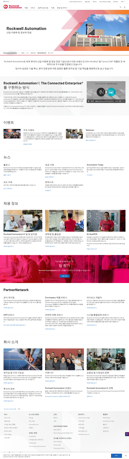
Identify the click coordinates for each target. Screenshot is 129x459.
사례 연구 (106, 428)
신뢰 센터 (7, 437)
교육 (55, 421)
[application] (106, 92)
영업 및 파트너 (62, 8)
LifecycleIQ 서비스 (59, 448)
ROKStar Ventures (83, 434)
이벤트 (31, 428)
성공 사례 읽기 (49, 177)
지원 (52, 8)
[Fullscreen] (123, 101)
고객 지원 (81, 421)
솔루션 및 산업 (43, 8)
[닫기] (126, 456)
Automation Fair (34, 424)
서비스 (33, 8)
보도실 (31, 418)
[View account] (124, 7)
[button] (106, 92)
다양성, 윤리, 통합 (9, 424)
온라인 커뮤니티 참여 (10, 428)
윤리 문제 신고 (82, 431)
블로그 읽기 (7, 175)
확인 (116, 455)
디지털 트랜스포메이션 (36, 439)
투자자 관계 (7, 431)
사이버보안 (32, 436)
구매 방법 (81, 428)
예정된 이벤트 (27, 144)
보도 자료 (32, 421)
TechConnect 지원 (84, 418)
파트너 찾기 (57, 429)
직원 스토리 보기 (92, 249)
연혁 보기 (90, 396)
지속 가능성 (7, 434)
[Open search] (120, 7)
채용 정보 (7, 421)
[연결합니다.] (127, 434)
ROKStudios (106, 418)
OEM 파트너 (7, 314)
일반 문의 (81, 424)
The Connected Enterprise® (37, 446)
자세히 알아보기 (9, 246)
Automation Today (108, 421)
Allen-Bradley (58, 441)
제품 (26, 8)
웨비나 (56, 418)
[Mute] (120, 101)
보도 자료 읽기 (8, 188)
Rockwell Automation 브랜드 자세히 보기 (57, 396)
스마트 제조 (32, 443)
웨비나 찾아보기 (91, 140)
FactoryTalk (57, 445)
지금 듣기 (48, 190)
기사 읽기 (90, 175)
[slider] (104, 101)
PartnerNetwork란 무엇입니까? (63, 433)
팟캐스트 (106, 431)
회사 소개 (7, 418)
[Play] (89, 101)
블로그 (105, 424)
